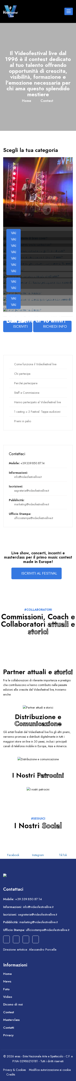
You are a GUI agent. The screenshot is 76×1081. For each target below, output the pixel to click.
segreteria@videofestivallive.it (31, 490)
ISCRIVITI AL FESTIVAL (39, 573)
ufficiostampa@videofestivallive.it (33, 518)
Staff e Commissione (26, 393)
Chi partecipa (22, 374)
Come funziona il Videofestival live (35, 364)
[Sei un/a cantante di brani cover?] (25, 238)
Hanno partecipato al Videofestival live (37, 402)
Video (7, 996)
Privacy (8, 1035)
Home (26, 100)
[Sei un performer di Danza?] (22, 309)
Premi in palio (22, 421)
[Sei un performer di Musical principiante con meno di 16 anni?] (38, 284)
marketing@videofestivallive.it (31, 504)
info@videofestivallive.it (28, 477)
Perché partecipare (25, 383)
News (7, 981)
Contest (47, 100)
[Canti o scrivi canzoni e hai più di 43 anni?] (31, 276)
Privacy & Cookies (14, 1070)
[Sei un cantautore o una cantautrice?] (27, 244)
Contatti (8, 1027)
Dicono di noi (13, 1004)
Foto (6, 989)
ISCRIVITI (20, 326)
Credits (10, 1074)
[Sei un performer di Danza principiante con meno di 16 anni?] (38, 301)
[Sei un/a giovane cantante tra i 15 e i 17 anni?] (33, 257)
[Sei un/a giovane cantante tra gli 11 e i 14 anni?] (34, 250)
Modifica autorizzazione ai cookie (50, 1070)
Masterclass (11, 1019)
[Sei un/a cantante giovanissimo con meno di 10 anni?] (37, 263)
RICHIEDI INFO (55, 326)
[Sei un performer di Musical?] (22, 293)
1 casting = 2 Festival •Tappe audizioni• (37, 412)
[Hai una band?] (14, 269)
